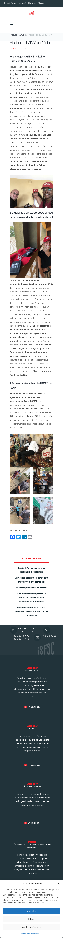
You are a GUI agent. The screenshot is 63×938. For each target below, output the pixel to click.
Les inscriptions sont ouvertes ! (31, 588)
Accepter (31, 911)
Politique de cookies (30, 934)
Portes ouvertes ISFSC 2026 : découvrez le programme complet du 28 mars (32, 612)
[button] (58, 883)
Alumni (41, 3)
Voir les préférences (31, 927)
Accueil (14, 35)
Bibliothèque (10, 3)
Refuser (31, 919)
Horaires (32, 3)
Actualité (23, 35)
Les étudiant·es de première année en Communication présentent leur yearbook (31, 598)
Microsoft (22, 3)
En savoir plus (34, 707)
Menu (12, 24)
